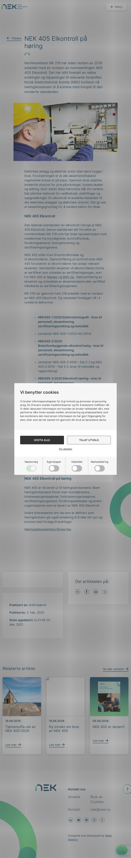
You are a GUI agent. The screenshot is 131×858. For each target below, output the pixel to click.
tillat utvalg (89, 440)
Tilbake (16, 38)
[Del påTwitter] (105, 592)
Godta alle (42, 440)
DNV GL (68, 277)
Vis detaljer (65, 449)
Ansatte (74, 797)
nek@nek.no (100, 809)
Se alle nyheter (113, 669)
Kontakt (74, 809)
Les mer (11, 745)
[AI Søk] (122, 850)
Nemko (52, 277)
